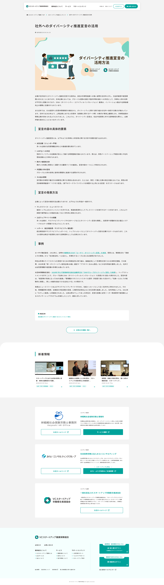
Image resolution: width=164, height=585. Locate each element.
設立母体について (45, 569)
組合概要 (37, 569)
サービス (68, 6)
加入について (108, 6)
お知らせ (102, 6)
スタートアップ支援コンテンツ (57, 14)
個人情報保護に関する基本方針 (67, 569)
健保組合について (57, 6)
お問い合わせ (48, 545)
